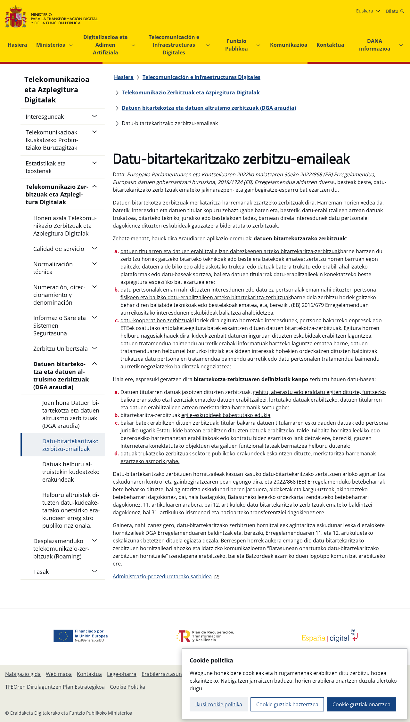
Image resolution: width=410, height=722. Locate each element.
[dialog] (294, 683)
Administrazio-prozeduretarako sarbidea (162, 576)
